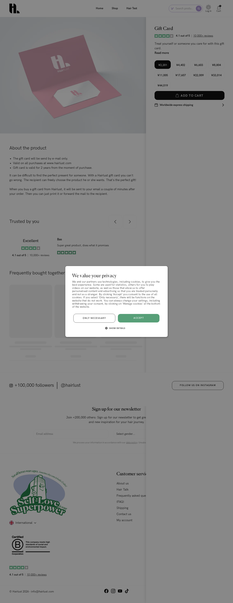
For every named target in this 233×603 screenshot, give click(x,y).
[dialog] (116, 301)
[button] (116, 328)
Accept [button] (139, 318)
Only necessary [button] (94, 318)
